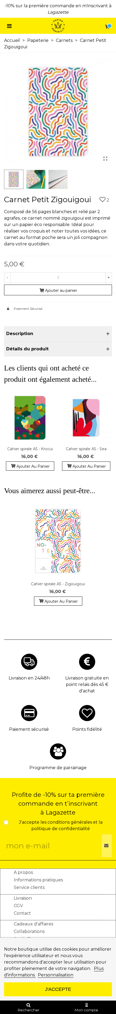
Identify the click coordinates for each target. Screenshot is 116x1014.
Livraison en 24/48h (29, 678)
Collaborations (29, 931)
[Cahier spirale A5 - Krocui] (30, 418)
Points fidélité (87, 729)
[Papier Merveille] (58, 26)
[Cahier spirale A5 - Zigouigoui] (58, 541)
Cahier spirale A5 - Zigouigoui (58, 583)
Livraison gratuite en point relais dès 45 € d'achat (87, 684)
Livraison (23, 898)
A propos (23, 872)
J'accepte (58, 989)
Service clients (29, 887)
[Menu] (9, 26)
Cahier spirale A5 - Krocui (30, 448)
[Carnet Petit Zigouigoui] (105, 159)
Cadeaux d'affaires (33, 923)
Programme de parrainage (58, 767)
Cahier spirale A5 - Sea (86, 448)
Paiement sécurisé (29, 729)
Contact (22, 913)
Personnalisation (55, 974)
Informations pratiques (38, 879)
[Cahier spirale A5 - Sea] (86, 418)
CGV (18, 905)
